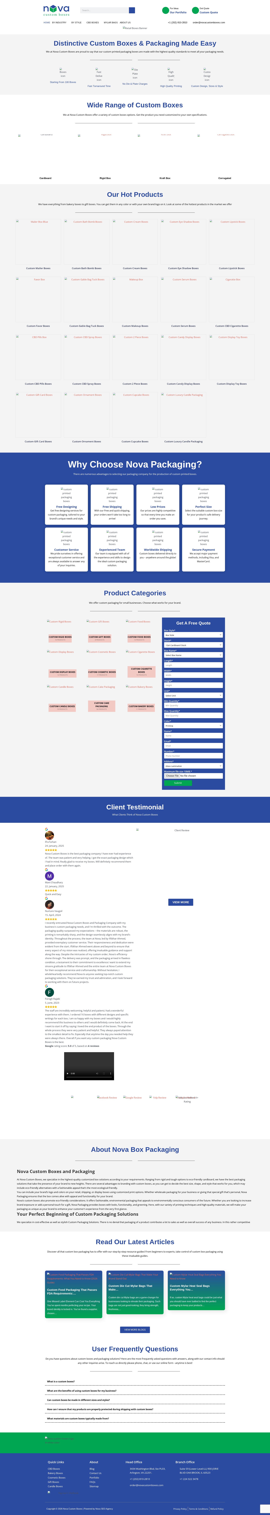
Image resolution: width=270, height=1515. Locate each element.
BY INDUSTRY (59, 22)
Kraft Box (165, 178)
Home (47, 22)
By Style (76, 22)
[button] (2, 28)
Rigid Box (105, 178)
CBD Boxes (92, 22)
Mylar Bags (111, 22)
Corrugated (224, 178)
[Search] (132, 10)
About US (125, 22)
